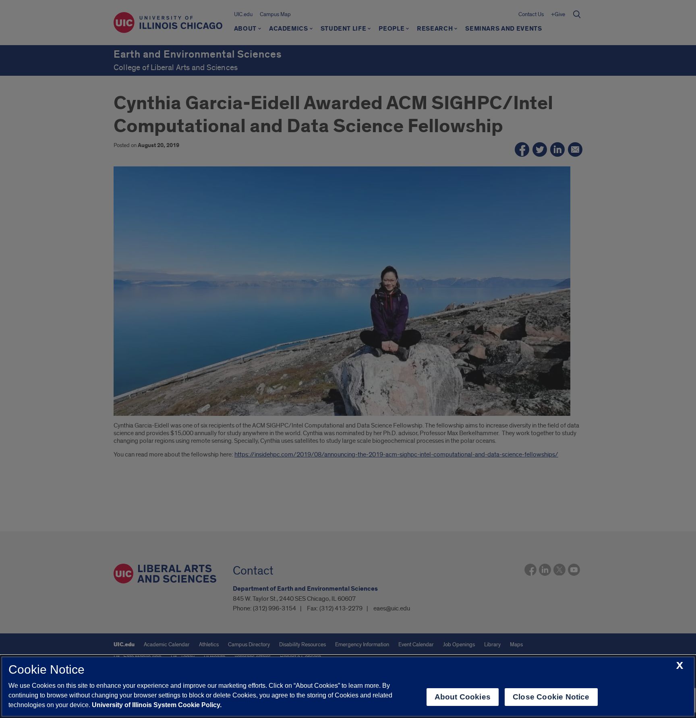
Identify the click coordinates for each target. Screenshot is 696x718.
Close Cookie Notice (551, 697)
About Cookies (463, 697)
